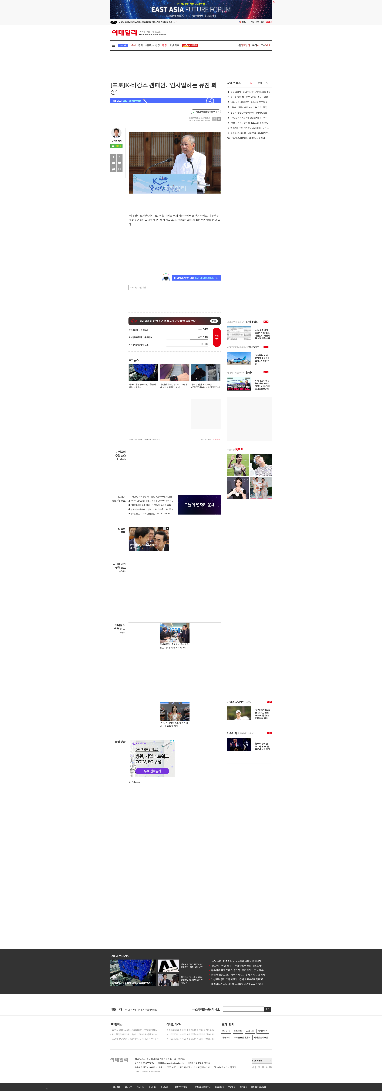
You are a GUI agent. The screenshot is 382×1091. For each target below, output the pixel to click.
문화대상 (226, 1031)
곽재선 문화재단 (261, 1037)
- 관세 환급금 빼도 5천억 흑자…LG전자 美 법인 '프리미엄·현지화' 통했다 (135, 1034)
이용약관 (164, 1087)
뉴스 (252, 83)
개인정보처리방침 (258, 1087)
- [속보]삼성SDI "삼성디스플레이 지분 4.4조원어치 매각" (134, 1030)
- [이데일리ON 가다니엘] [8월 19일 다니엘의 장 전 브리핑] (190, 1039)
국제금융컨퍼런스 (242, 1037)
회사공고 (128, 1087)
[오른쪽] (167, 528)
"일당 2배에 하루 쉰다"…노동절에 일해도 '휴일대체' (235, 961)
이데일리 (139, 33)
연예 (267, 83)
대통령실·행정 (152, 45)
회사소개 (116, 1087)
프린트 (120, 163)
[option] (191, 14)
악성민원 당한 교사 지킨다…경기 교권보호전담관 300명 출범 (240, 979)
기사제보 (243, 1087)
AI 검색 (123, 45)
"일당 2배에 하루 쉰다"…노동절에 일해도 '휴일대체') (152, 505)
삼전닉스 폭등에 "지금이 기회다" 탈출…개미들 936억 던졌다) (155, 509)
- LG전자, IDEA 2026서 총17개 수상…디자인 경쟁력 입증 (134, 1039)
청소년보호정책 (181, 1087)
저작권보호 (219, 1087)
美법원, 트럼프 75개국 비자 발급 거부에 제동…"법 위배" (237, 974)
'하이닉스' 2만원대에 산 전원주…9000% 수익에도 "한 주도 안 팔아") (158, 501)
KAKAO (113, 169)
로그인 (269, 22)
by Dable (122, 571)
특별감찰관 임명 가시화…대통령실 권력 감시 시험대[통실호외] (240, 984)
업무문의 (152, 1087)
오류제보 (231, 1087)
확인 (267, 1009)
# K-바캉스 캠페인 (138, 287)
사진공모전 (263, 1031)
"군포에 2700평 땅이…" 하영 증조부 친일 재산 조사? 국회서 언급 (241, 965)
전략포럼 (238, 1031)
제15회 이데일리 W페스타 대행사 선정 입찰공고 (145, 1009)
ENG (244, 22)
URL (120, 169)
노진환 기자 (116, 141)
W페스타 (250, 1031)
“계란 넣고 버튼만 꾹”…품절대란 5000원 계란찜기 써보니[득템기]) (157, 496)
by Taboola (121, 459)
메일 (113, 163)
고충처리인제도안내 (203, 1087)
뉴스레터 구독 (206, 439)
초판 (262, 22)
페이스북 (113, 157)
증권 (260, 83)
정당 (164, 45)
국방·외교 (174, 45)
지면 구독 (216, 439)
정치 (140, 45)
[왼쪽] (164, 528)
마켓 (255, 45)
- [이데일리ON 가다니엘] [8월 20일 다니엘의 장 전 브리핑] (190, 1034)
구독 (252, 22)
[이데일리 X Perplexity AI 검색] (165, 100)
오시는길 (140, 1087)
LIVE (114, 22)
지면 (257, 22)
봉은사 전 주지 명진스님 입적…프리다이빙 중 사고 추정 (237, 970)
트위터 (120, 157)
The (265, 45)
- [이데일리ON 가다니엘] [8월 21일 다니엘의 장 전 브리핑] (190, 1030)
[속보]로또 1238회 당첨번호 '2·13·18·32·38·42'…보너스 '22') (155, 513)
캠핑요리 (226, 1037)
